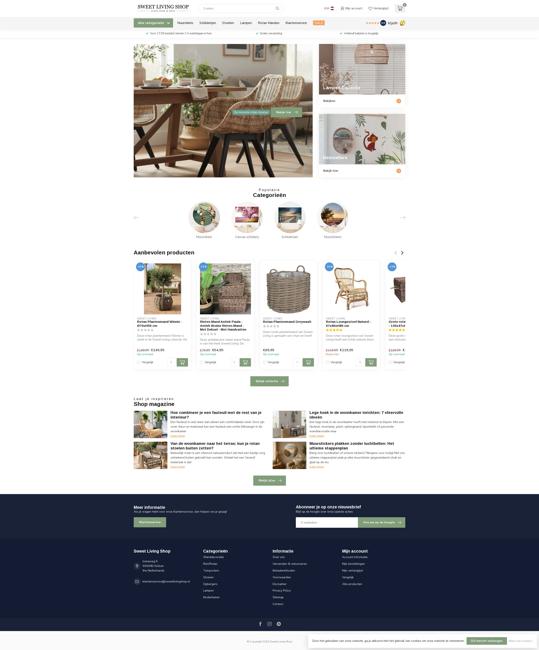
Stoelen (228, 23)
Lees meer (178, 436)
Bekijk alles (267, 481)
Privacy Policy (282, 591)
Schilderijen (207, 23)
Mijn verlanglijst (352, 571)
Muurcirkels (185, 23)
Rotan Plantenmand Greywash (287, 321)
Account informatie (355, 557)
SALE (319, 23)
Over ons (279, 557)
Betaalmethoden (284, 571)
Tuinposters (211, 571)
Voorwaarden (282, 577)
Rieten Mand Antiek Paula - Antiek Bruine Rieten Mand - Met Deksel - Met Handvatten (223, 325)
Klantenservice (296, 23)
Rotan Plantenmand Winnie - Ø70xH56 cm (159, 323)
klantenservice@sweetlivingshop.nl (166, 582)
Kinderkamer (211, 597)
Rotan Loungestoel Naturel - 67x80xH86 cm (348, 323)
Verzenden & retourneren (290, 564)
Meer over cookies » (521, 641)
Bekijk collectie (267, 381)
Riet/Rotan (210, 564)
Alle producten (352, 584)
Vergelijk (147, 362)
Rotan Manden (268, 23)
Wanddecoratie (213, 557)
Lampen (246, 23)
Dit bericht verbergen (487, 641)
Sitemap (278, 597)
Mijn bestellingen (353, 564)
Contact (278, 604)
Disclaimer (280, 584)
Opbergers (210, 584)
